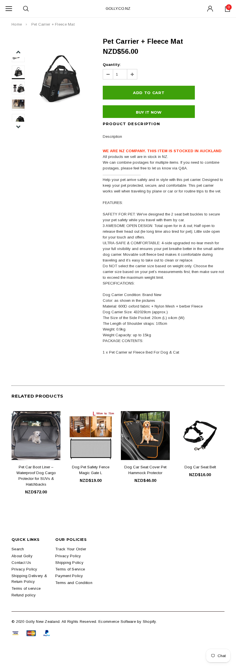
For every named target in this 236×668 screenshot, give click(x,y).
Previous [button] (18, 52)
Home (17, 24)
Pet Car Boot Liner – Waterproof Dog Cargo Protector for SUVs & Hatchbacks (36, 475)
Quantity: (112, 64)
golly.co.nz (118, 8)
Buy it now (149, 112)
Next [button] (18, 127)
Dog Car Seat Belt (200, 467)
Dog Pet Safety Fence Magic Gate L (90, 470)
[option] (59, 78)
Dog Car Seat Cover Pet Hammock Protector (145, 470)
